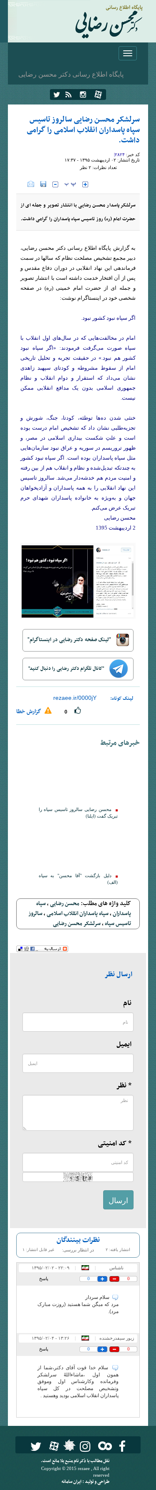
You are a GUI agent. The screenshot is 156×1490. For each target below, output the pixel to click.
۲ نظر (85, 167)
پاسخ (43, 1278)
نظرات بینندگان (78, 1240)
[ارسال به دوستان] (30, 184)
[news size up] (85, 184)
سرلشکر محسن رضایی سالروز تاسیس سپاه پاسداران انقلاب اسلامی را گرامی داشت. (83, 130)
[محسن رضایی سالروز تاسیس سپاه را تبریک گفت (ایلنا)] (78, 779)
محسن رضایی (64, 903)
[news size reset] (70, 184)
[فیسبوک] (122, 1446)
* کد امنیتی (114, 1143)
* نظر (123, 1086)
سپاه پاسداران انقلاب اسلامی (78, 913)
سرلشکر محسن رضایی (77, 923)
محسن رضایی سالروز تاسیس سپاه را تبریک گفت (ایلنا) (78, 812)
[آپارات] (98, 94)
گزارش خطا (29, 711)
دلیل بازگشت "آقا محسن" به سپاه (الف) (78, 879)
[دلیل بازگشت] (78, 845)
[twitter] (56, 94)
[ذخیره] (43, 184)
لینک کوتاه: (122, 698)
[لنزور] (68, 1447)
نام (127, 1003)
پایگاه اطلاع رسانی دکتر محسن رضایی (71, 74)
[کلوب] (103, 1445)
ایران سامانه (72, 1482)
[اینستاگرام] (83, 94)
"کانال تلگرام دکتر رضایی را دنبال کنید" (66, 668)
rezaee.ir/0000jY (75, 697)
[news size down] (55, 184)
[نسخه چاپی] (21, 184)
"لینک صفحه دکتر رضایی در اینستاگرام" (69, 639)
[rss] (68, 94)
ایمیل (123, 1044)
